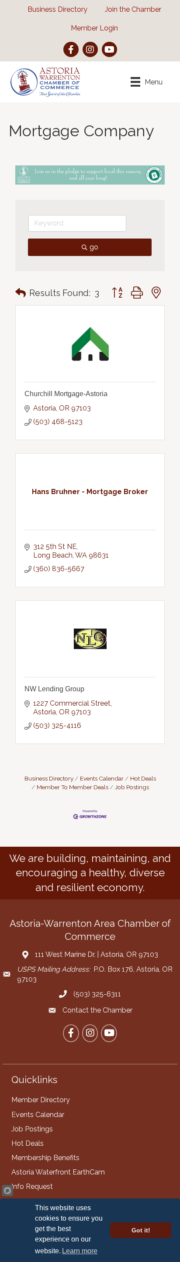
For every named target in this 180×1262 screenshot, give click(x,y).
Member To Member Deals (72, 787)
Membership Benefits (45, 1158)
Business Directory (48, 778)
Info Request (32, 1186)
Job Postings (132, 787)
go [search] (94, 247)
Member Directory (40, 1100)
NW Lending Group (54, 689)
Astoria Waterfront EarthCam (58, 1172)
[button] (20, 293)
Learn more (79, 1251)
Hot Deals (143, 778)
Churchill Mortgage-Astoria (65, 393)
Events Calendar (102, 778)
